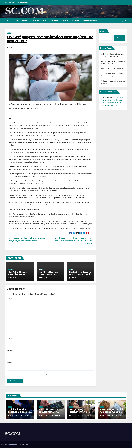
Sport (25, 21)
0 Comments (27, 415)
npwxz (19, 444)
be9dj (9, 444)
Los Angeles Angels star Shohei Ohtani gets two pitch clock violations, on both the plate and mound (71, 240)
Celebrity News (90, 21)
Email (9, 351)
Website (9, 363)
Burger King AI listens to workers (112, 68)
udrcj (23, 444)
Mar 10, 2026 (45, 415)
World (65, 21)
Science (75, 21)
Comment (10, 298)
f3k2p (1, 444)
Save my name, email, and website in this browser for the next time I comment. (35, 375)
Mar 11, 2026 (14, 415)
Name (9, 338)
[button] (122, 21)
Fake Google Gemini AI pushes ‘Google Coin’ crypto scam (111, 412)
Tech (16, 21)
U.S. (44, 21)
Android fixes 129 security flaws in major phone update (50, 412)
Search (103, 31)
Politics (35, 21)
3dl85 (12, 444)
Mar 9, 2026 (106, 415)
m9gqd (5, 444)
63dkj (26, 444)
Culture (54, 21)
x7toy (15, 444)
